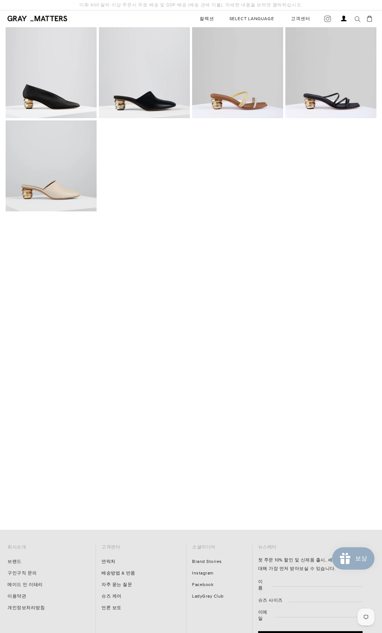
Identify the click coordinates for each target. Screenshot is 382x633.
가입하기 (307, 612)
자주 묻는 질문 (116, 584)
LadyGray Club (208, 596)
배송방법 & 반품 (118, 573)
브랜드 (14, 561)
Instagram (203, 573)
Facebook (202, 584)
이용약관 (16, 596)
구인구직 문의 (22, 573)
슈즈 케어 (111, 596)
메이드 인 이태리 (25, 584)
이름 (246, 556)
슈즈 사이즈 (256, 571)
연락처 (108, 561)
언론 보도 (111, 607)
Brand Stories (207, 561)
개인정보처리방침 (26, 607)
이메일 (248, 586)
